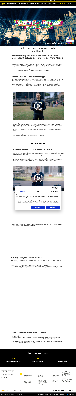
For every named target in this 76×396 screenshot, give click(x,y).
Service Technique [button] (52, 3)
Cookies (46, 394)
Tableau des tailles (41, 372)
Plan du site (62, 394)
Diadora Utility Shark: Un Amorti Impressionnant (66, 381)
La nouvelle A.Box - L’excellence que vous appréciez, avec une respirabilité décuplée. (66, 373)
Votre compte (26, 374)
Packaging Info (40, 384)
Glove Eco (64, 378)
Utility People (54, 377)
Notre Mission (54, 374)
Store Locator (54, 381)
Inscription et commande (28, 381)
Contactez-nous (38, 363)
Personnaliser (37, 207)
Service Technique (41, 371)
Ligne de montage (55, 375)
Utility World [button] (43, 3)
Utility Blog (54, 379)
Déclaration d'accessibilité (28, 383)
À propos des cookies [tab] (53, 191)
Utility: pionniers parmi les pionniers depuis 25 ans (66, 385)
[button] (61, 4)
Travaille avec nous (41, 374)
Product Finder (55, 384)
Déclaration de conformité (42, 377)
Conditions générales (54, 394)
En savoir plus (62, 363)
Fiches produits (41, 379)
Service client (26, 371)
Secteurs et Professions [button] (11, 3)
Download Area (40, 375)
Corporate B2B (40, 376)
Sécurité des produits (27, 382)
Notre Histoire (54, 372)
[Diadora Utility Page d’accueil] (3, 4)
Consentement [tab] (22, 191)
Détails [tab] (38, 191)
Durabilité (54, 376)
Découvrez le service (13, 363)
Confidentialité (41, 394)
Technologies (54, 382)
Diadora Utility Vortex (66, 375)
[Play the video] (38, 106)
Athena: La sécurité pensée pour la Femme (67, 383)
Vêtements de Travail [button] (34, 3)
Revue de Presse (55, 380)
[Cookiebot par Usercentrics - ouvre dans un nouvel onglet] (52, 188)
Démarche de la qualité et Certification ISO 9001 (42, 381)
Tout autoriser (52, 207)
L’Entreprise (54, 371)
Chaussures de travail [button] (23, 3)
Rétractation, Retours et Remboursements (28, 378)
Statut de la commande (28, 375)
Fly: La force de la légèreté (67, 379)
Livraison (25, 376)
